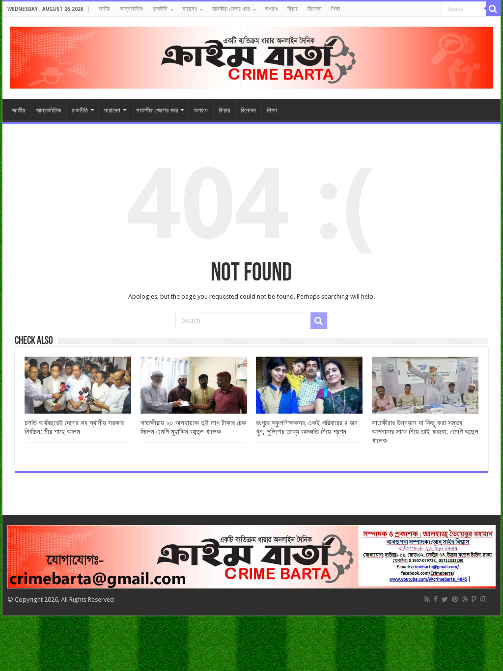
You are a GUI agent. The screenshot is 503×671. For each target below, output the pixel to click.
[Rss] (427, 599)
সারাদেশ (189, 8)
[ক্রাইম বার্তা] (251, 56)
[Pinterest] (455, 599)
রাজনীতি (160, 8)
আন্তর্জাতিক (131, 8)
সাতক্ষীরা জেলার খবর (231, 8)
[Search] (493, 8)
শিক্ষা (335, 8)
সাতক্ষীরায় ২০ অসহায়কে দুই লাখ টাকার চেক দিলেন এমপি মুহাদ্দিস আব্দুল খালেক (193, 427)
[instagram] (483, 599)
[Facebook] (436, 599)
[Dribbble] (465, 599)
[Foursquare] (474, 599)
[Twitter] (445, 599)
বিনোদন (314, 8)
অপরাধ (271, 8)
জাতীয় (104, 8)
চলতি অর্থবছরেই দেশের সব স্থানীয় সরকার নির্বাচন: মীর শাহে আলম (74, 427)
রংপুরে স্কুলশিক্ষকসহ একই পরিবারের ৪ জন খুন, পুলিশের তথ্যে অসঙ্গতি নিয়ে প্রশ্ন (307, 427)
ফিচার (292, 8)
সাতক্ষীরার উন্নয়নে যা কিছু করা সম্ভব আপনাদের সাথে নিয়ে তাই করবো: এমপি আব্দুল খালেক (425, 432)
